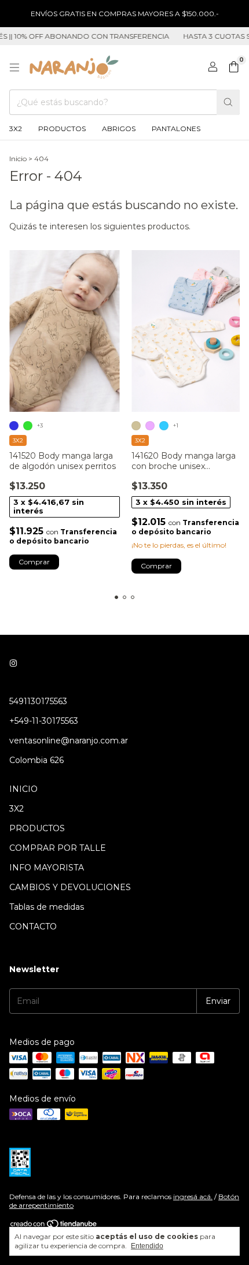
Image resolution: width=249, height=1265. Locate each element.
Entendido (147, 1246)
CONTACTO (33, 926)
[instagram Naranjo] (13, 663)
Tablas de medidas (46, 907)
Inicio (18, 158)
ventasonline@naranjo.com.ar (68, 740)
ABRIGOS (119, 128)
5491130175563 (38, 701)
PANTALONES (176, 128)
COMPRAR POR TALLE (57, 848)
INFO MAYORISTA (46, 867)
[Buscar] (228, 102)
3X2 (15, 128)
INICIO (23, 789)
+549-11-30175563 (43, 721)
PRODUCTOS (62, 128)
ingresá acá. (193, 1196)
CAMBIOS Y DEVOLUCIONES (70, 887)
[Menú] (14, 67)
